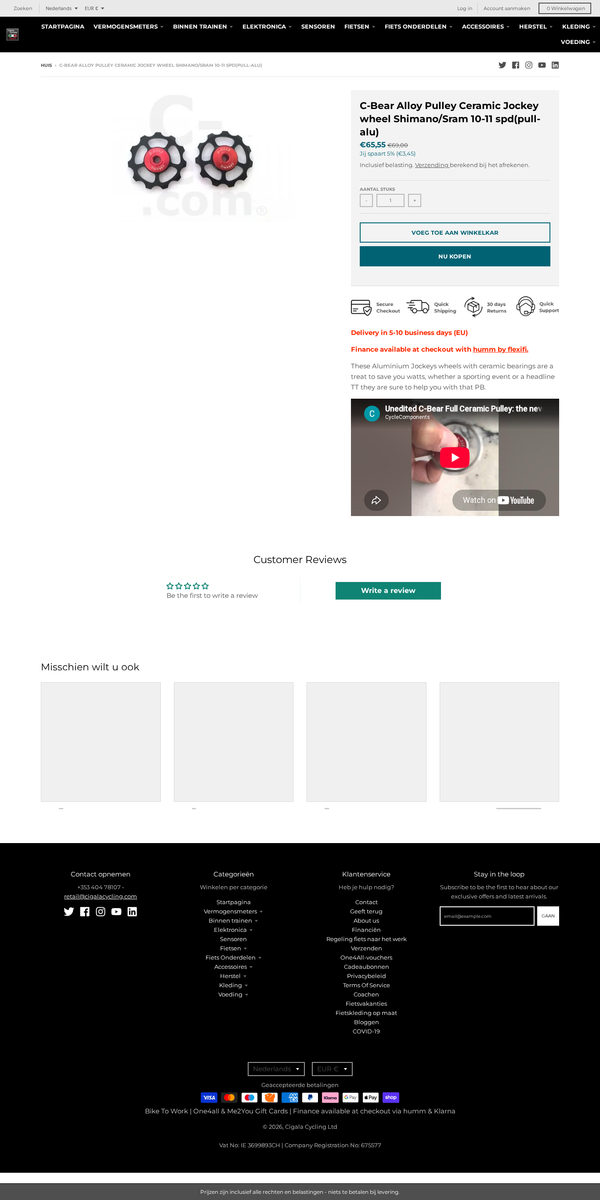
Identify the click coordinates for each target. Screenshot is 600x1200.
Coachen (366, 994)
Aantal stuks (377, 189)
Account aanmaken (507, 8)
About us (366, 920)
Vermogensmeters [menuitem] (126, 26)
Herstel (230, 975)
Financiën (366, 929)
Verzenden (366, 948)
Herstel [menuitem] (533, 26)
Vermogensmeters (230, 911)
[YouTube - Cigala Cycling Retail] (542, 65)
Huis (46, 65)
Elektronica (230, 929)
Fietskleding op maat (366, 1012)
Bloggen (366, 1021)
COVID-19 (366, 1031)
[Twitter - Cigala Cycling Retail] (502, 65)
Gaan (548, 916)
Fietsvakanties (366, 1003)
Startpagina (234, 901)
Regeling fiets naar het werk (366, 938)
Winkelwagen (566, 8)
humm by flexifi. (500, 349)
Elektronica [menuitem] (264, 26)
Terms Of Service (366, 985)
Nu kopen (454, 256)
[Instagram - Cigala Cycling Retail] (529, 65)
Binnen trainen (230, 920)
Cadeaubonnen (366, 966)
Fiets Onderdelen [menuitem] (416, 26)
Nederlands (59, 8)
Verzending (432, 164)
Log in (464, 8)
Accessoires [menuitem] (483, 26)
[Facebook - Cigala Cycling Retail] (516, 65)
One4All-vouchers (366, 957)
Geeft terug (366, 911)
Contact (366, 901)
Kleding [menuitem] (576, 26)
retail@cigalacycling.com (100, 896)
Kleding (230, 985)
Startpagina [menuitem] (62, 26)
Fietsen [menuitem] (356, 26)
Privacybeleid (366, 975)
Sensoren (233, 938)
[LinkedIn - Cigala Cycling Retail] (555, 65)
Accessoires (230, 966)
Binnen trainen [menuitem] (200, 26)
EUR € (91, 8)
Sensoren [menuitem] (318, 26)
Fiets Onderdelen (231, 957)
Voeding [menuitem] (575, 41)
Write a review (388, 590)
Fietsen (230, 948)
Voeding (230, 994)
